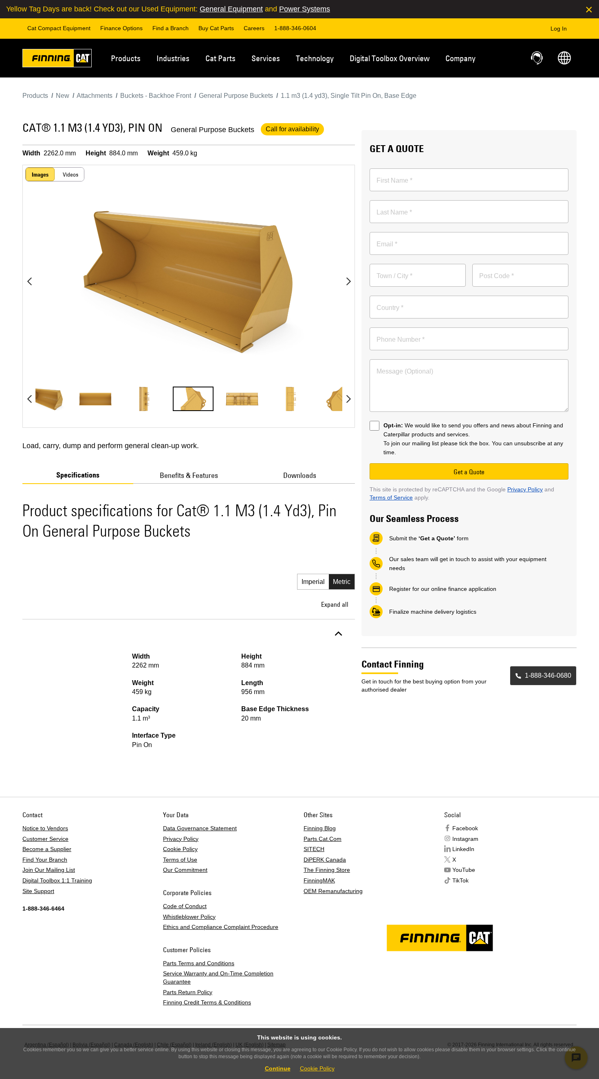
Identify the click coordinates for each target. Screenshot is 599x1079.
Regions (564, 57)
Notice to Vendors (45, 828)
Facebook (465, 828)
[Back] (29, 281)
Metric (341, 581)
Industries (172, 58)
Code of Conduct (185, 906)
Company (460, 58)
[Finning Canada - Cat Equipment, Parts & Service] (57, 59)
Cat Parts (220, 58)
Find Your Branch (44, 859)
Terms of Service (391, 497)
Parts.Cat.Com (322, 839)
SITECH (314, 849)
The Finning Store (327, 870)
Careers (254, 28)
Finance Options (121, 28)
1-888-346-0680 (548, 675)
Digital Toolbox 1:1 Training (57, 880)
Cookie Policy (180, 849)
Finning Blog (320, 828)
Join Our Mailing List (48, 870)
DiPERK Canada (325, 859)
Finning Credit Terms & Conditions (207, 1002)
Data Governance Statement (200, 828)
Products (126, 58)
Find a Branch (170, 28)
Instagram (465, 839)
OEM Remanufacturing (333, 891)
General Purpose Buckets (212, 130)
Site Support (38, 891)
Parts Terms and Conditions (198, 963)
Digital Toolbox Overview (389, 58)
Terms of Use (180, 859)
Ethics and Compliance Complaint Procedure (220, 927)
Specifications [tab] (77, 475)
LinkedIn (463, 849)
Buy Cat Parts (216, 28)
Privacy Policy (525, 489)
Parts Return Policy (187, 992)
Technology (315, 58)
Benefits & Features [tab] (189, 475)
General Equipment (231, 9)
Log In (559, 28)
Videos (70, 174)
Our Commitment (185, 870)
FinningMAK (319, 880)
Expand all (334, 604)
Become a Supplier (46, 849)
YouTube (463, 870)
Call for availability (292, 129)
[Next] (348, 281)
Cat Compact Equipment (58, 28)
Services (265, 58)
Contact (537, 57)
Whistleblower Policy (189, 916)
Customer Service (45, 839)
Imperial (313, 581)
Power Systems (304, 9)
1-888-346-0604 (295, 28)
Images (40, 174)
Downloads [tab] (299, 475)
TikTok (460, 880)
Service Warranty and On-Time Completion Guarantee (218, 977)
